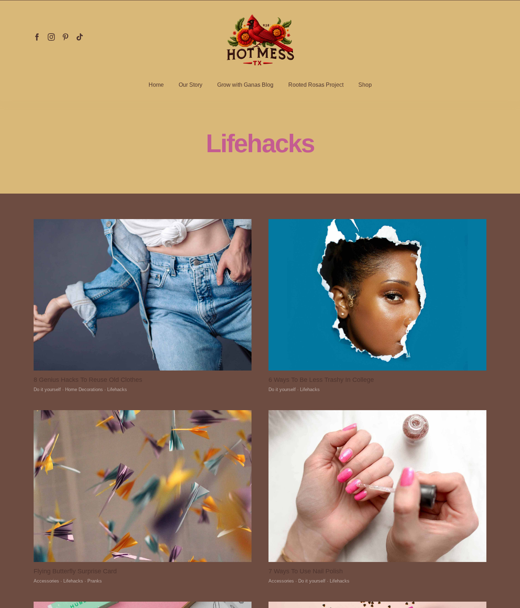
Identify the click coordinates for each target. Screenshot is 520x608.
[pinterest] (65, 37)
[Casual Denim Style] (143, 222)
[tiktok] (79, 37)
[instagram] (51, 37)
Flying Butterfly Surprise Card (75, 571)
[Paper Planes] (143, 413)
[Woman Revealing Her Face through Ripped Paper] (377, 222)
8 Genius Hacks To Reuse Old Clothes (88, 379)
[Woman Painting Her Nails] (377, 413)
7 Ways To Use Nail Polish (305, 571)
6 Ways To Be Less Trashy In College (321, 379)
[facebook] (37, 37)
